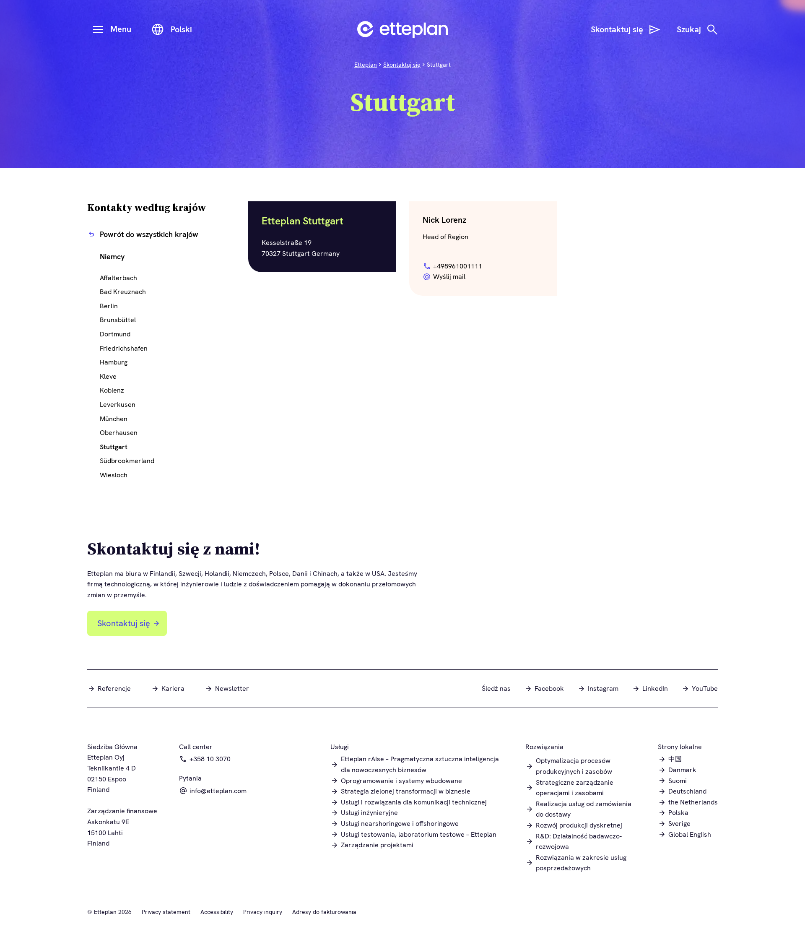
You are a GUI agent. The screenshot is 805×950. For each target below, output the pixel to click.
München (113, 418)
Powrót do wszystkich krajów (149, 234)
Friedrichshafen (124, 348)
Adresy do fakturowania (324, 912)
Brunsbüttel (118, 319)
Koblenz (112, 390)
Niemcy (112, 256)
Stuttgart (113, 446)
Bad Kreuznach (123, 291)
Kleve (108, 376)
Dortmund (115, 334)
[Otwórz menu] (98, 29)
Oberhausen (119, 432)
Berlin (109, 306)
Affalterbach (118, 277)
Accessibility (216, 912)
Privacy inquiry (262, 912)
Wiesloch (113, 475)
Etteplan (365, 64)
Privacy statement (166, 912)
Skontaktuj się (402, 64)
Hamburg (113, 362)
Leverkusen (117, 404)
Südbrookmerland (127, 460)
